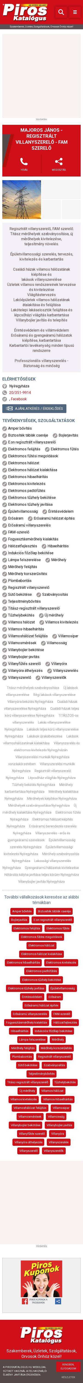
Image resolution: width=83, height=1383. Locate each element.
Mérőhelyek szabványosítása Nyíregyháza (39, 805)
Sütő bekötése (27, 1065)
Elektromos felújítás (27, 928)
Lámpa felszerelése (32, 1039)
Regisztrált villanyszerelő (54, 1056)
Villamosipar (61, 1108)
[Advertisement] (41, 75)
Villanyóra (57, 1133)
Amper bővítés (22, 911)
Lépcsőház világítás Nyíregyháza (52, 778)
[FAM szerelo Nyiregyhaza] (21, 199)
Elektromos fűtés (58, 928)
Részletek (68, 1377)
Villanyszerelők (54, 1150)
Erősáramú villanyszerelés (30, 1014)
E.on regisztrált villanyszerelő (53, 920)
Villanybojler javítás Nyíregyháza (41, 881)
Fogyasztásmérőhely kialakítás (26, 1022)
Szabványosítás (54, 1065)
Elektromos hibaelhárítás (23, 962)
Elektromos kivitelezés (61, 962)
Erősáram (55, 997)
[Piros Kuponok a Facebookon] (41, 1278)
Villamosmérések (30, 1116)
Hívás (24, 170)
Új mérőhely (27, 1091)
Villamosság (56, 1116)
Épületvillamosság (62, 988)
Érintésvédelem (32, 997)
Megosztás (59, 170)
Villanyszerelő (28, 1150)
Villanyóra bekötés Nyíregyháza (30, 701)
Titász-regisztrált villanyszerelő (27, 1082)
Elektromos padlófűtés (41, 971)
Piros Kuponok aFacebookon (38, 1301)
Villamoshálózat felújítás (30, 1108)
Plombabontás (22, 1056)
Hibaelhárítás (19, 1031)
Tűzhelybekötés (65, 1082)
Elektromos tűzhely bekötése (41, 980)
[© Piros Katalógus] (41, 1335)
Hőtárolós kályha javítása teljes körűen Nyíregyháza (41, 875)
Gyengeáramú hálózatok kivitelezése (52, 868)
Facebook (19, 399)
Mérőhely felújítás (23, 1048)
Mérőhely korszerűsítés (56, 1048)
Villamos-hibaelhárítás (58, 1099)
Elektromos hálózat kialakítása (41, 954)
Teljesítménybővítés (42, 1073)
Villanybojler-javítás (59, 1125)
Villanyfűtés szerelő (32, 1133)
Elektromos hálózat (41, 945)
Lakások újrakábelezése (44, 736)
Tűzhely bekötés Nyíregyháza (33, 785)
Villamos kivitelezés (23, 1099)
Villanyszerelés (58, 1142)
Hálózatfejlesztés (65, 1022)
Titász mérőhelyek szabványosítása (33, 688)
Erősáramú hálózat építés (41, 1005)
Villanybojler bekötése (25, 1125)
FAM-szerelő (61, 1014)
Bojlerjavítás (19, 920)
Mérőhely (58, 1039)
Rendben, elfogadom (68, 1366)
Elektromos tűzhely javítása (26, 988)
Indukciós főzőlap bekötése (53, 1031)
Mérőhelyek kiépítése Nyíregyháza (52, 798)
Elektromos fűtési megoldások (41, 937)
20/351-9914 (20, 392)
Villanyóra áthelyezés (28, 1142)
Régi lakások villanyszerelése (54, 695)
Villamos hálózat (52, 1091)
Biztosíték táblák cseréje (54, 911)
